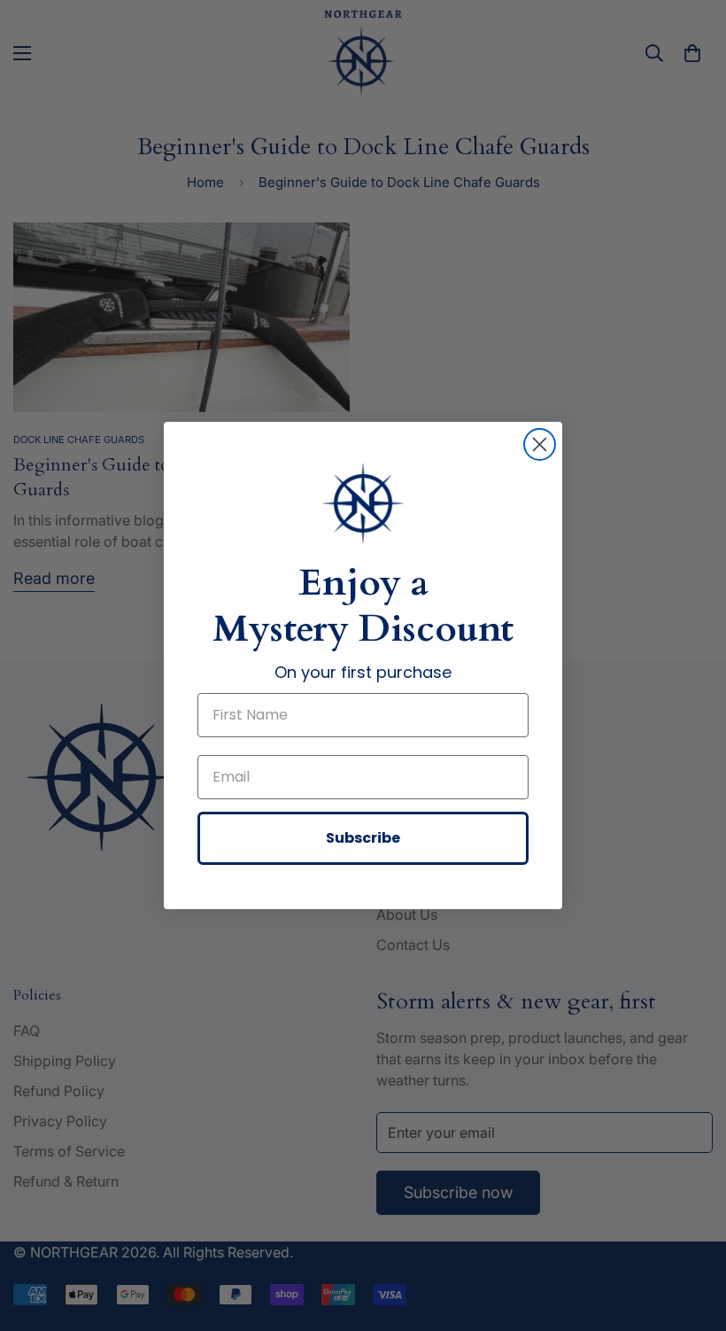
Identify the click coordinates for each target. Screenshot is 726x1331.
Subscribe (363, 838)
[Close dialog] (539, 444)
